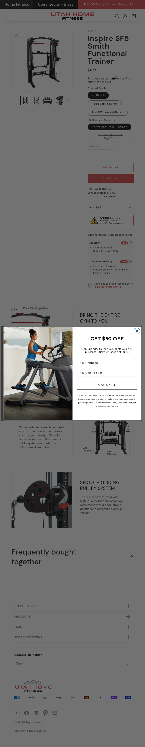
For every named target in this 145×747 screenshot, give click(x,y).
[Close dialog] (137, 331)
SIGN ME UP (107, 385)
